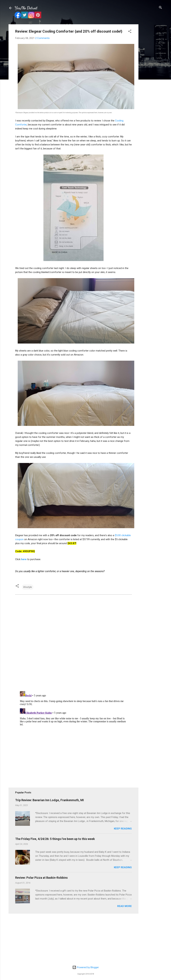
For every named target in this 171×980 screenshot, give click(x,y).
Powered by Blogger (87, 967)
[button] (130, 31)
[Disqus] (73, 642)
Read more (124, 906)
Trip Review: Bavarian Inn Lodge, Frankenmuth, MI (49, 800)
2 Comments (42, 38)
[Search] (160, 7)
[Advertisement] (151, 74)
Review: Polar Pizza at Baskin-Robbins (41, 877)
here (24, 559)
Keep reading (123, 828)
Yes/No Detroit (26, 7)
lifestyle (27, 587)
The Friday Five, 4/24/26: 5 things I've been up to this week (55, 839)
